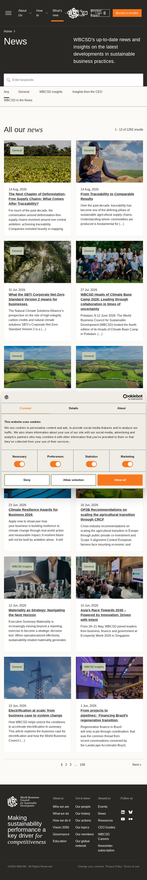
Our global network (82, 843)
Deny (27, 480)
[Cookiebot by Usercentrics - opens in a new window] (126, 397)
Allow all (120, 480)
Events (102, 806)
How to (39, 13)
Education (60, 841)
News (102, 813)
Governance (61, 834)
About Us (22, 13)
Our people (83, 806)
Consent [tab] (25, 408)
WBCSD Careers (104, 836)
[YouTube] (123, 819)
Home (8, 31)
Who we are (61, 806)
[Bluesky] (130, 812)
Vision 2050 (61, 827)
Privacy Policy (113, 866)
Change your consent (91, 866)
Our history (82, 813)
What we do (61, 813)
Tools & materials (78, 13)
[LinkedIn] (123, 812)
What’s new (57, 13)
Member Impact (96, 13)
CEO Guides (106, 827)
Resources (105, 820)
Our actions (83, 820)
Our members (84, 834)
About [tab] (121, 408)
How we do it (61, 820)
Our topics (82, 827)
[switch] (55, 464)
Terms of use (131, 866)
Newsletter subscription (106, 848)
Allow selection (73, 480)
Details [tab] (73, 408)
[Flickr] (130, 819)
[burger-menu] (8, 13)
